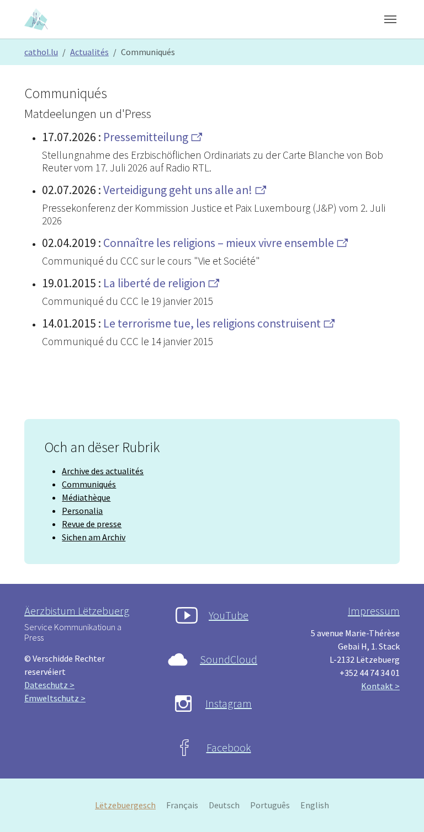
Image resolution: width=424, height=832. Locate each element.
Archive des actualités (103, 470)
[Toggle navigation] (390, 19)
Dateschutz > (49, 684)
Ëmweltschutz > (55, 698)
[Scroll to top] (399, 808)
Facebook (228, 747)
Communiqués (89, 484)
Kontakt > (380, 685)
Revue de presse (91, 523)
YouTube (228, 615)
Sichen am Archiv (93, 537)
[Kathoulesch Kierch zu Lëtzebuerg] (37, 19)
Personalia (82, 510)
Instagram (228, 703)
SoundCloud (228, 659)
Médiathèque (86, 497)
